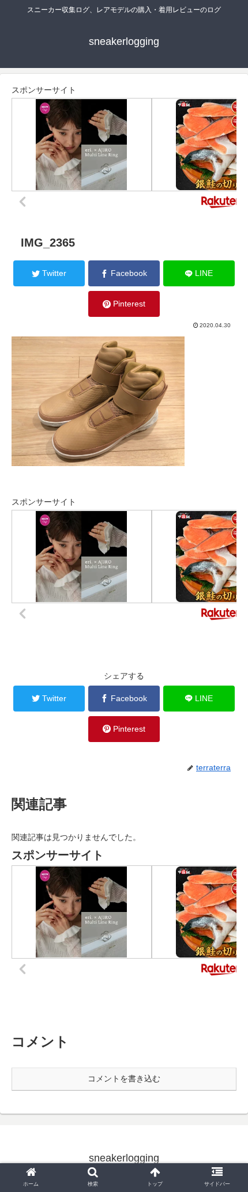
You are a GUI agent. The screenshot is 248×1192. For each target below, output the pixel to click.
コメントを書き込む (124, 1078)
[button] (224, 1013)
